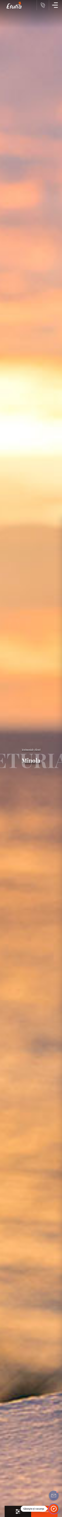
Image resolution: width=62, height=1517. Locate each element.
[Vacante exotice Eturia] (12, 5)
